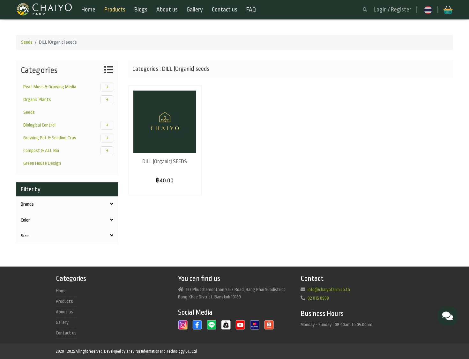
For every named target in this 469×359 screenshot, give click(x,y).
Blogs (140, 9)
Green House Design (42, 163)
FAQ (251, 9)
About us (167, 9)
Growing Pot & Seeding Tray (49, 138)
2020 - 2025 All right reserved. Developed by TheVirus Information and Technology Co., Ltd (126, 351)
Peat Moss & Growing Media (49, 87)
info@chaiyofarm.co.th (329, 289)
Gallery (195, 9)
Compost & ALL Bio (41, 150)
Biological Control (39, 125)
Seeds (27, 42)
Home (88, 9)
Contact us (224, 9)
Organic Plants (37, 99)
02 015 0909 (318, 298)
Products (114, 9)
